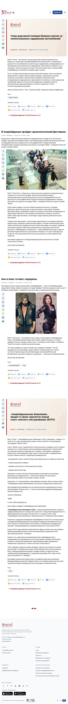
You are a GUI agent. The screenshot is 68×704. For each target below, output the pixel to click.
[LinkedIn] (23, 686)
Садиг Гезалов (13, 97)
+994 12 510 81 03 (6, 639)
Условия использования (42, 668)
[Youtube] (15, 686)
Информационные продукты (10, 670)
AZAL (10, 571)
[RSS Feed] (27, 686)
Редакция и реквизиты (42, 653)
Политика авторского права (43, 673)
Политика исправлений (42, 660)
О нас (37, 650)
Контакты (38, 655)
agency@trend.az (6, 641)
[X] (11, 686)
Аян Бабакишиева (14, 365)
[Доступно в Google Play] (20, 693)
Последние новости (7, 650)
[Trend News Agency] (7, 625)
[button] (3, 20)
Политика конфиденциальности (44, 670)
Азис (24, 365)
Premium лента (6, 653)
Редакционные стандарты (43, 658)
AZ (61, 700)
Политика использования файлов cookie (47, 676)
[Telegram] (19, 686)
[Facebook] (7, 686)
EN (57, 700)
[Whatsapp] (3, 686)
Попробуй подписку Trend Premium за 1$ (25, 115)
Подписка (5, 668)
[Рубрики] (65, 12)
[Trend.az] (7, 12)
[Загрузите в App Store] (7, 693)
